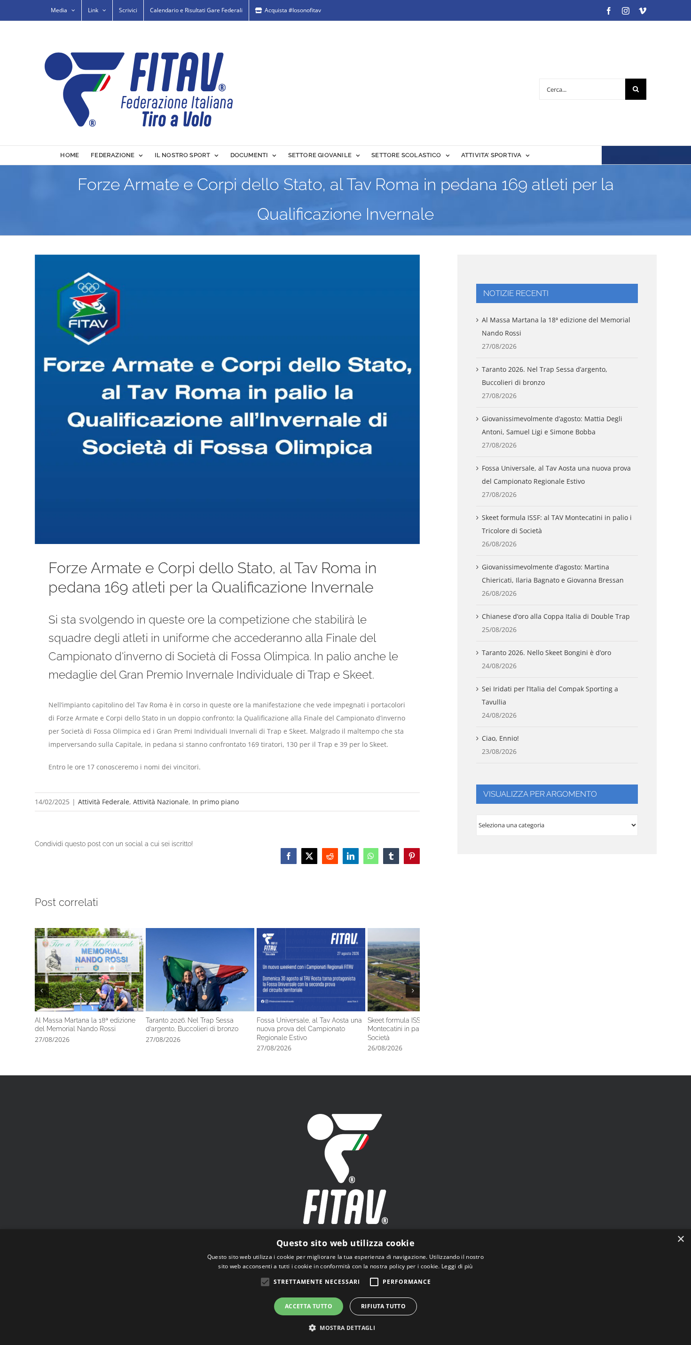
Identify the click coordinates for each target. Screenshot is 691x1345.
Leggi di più (457, 1266)
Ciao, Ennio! (500, 738)
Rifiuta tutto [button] (383, 1306)
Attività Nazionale (160, 801)
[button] (42, 993)
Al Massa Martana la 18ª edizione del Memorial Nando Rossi (98, 976)
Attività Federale (103, 801)
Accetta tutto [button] (308, 1306)
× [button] (680, 1239)
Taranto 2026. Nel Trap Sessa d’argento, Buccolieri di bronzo (227, 976)
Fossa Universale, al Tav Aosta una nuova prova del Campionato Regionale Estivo (356, 976)
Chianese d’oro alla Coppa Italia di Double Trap (556, 616)
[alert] (345, 1287)
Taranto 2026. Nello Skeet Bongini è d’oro (546, 652)
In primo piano (215, 801)
